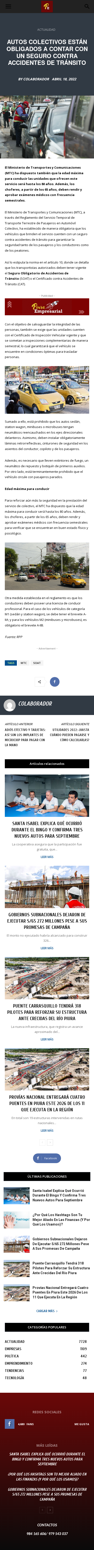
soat (37, 663)
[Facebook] (55, 682)
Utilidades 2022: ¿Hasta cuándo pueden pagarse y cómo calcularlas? (69, 735)
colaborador (36, 79)
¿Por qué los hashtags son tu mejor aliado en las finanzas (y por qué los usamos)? (61, 1219)
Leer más (47, 857)
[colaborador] (10, 705)
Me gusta (81, 1424)
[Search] (87, 6)
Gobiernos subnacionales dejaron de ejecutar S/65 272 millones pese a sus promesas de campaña (47, 921)
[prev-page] (42, 1142)
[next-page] (50, 1142)
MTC (24, 663)
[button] (8, 6)
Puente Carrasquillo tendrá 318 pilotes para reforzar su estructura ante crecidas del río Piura (47, 1012)
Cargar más (45, 1311)
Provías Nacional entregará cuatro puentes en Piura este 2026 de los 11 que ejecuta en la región (47, 1103)
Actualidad (46, 30)
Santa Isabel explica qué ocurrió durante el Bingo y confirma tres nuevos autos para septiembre (47, 830)
